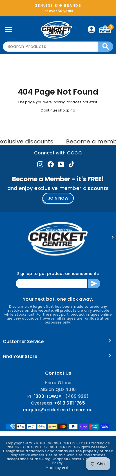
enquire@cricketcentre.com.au (58, 410)
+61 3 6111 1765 (69, 403)
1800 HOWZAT (49, 396)
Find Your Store (20, 356)
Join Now (58, 198)
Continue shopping (58, 110)
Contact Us (58, 373)
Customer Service (23, 341)
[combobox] (50, 47)
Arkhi (66, 467)
